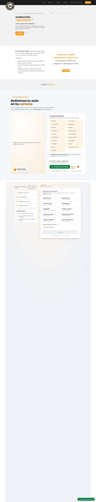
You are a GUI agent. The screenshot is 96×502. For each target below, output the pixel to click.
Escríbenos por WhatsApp (60, 167)
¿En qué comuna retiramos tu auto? (49, 224)
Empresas (65, 2)
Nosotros (57, 2)
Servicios (50, 2)
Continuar (60, 232)
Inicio (43, 2)
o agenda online (73, 167)
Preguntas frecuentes (76, 2)
